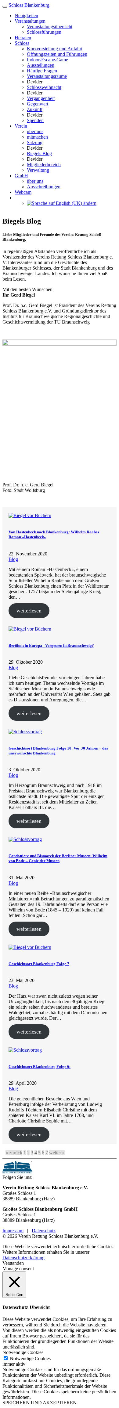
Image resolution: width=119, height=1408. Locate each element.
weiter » (57, 1152)
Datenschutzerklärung (23, 1257)
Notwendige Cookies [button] (22, 1352)
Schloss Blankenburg (29, 5)
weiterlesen (28, 611)
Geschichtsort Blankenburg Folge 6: (39, 1066)
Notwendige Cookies (30, 1358)
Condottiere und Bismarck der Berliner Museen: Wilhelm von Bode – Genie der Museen (58, 858)
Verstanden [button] (13, 1263)
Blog (13, 559)
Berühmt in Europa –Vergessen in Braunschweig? (51, 645)
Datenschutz (44, 1230)
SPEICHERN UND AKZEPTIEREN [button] (39, 1402)
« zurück (13, 1152)
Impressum (12, 1230)
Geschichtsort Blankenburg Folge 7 (39, 963)
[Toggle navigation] (4, 7)
